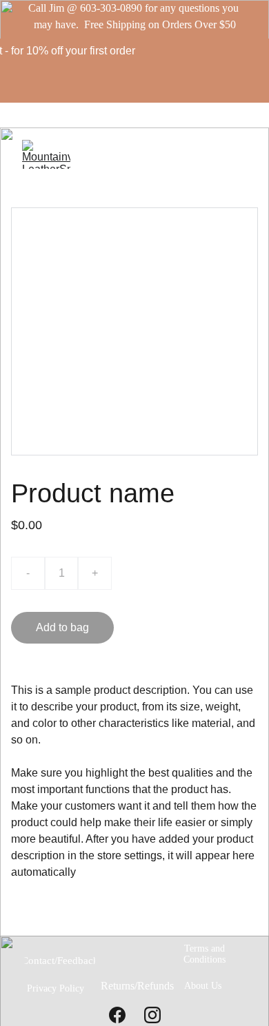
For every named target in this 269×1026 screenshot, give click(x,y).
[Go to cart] (216, 154)
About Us (202, 986)
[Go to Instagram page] (152, 1015)
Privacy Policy (55, 988)
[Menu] (238, 154)
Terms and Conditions (204, 954)
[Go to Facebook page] (117, 1015)
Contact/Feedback (59, 960)
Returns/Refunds (137, 986)
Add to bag (62, 627)
